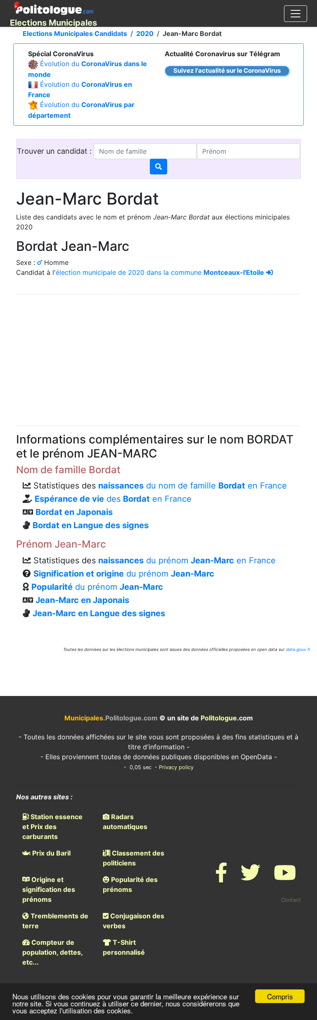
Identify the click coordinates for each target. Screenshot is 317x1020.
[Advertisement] (158, 359)
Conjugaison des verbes (133, 921)
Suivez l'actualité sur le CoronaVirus (227, 70)
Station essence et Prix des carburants (52, 827)
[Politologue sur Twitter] (250, 877)
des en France (113, 499)
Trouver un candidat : (55, 151)
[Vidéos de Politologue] (284, 877)
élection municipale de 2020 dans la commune (160, 272)
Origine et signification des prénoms (48, 889)
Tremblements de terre (55, 921)
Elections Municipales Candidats (75, 33)
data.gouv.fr (298, 649)
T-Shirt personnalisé (124, 947)
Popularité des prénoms (130, 884)
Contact (291, 900)
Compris (280, 996)
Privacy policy (176, 767)
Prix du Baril (51, 853)
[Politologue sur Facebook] (221, 877)
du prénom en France (187, 560)
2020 (145, 33)
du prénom (123, 574)
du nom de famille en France (192, 486)
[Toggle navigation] (295, 13)
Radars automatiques (125, 822)
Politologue (219, 718)
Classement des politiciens (133, 858)
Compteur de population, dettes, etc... (52, 952)
